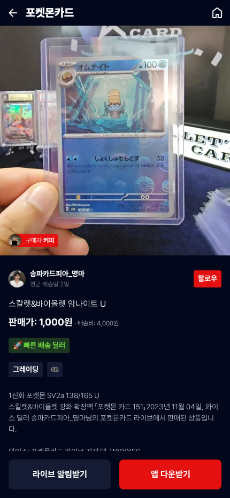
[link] (37, 240)
